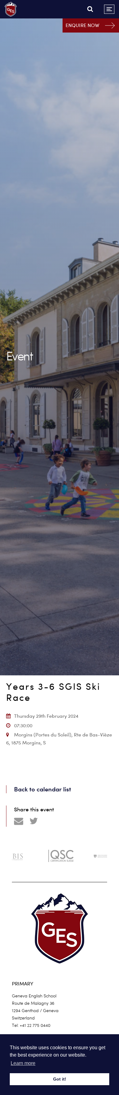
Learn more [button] (23, 1063)
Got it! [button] (59, 1079)
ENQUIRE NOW (82, 25)
